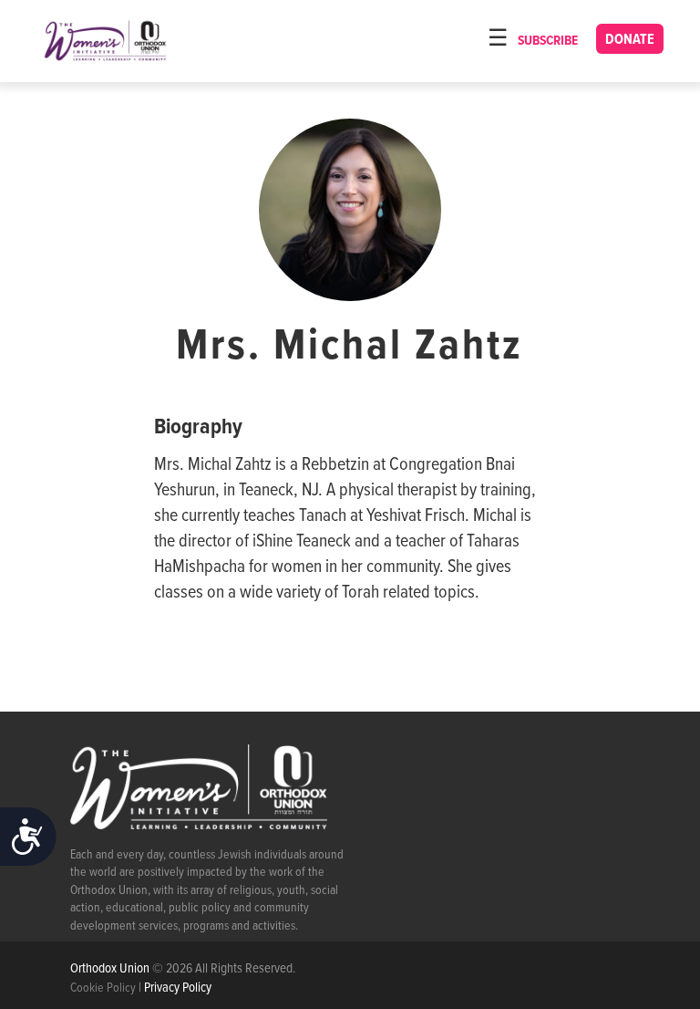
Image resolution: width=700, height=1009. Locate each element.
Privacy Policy (177, 988)
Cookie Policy (103, 988)
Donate (629, 39)
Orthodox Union (111, 969)
